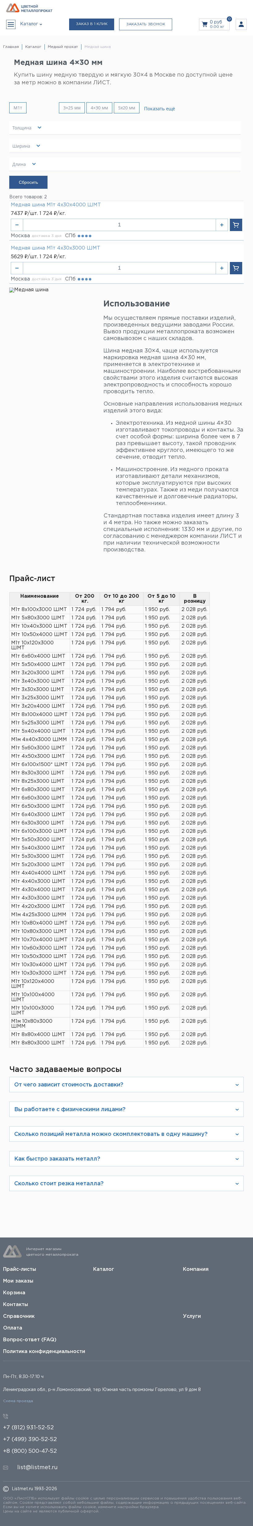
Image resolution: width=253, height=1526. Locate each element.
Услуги (192, 1316)
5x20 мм (126, 108)
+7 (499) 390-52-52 (30, 1439)
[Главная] (29, 8)
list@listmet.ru (37, 1467)
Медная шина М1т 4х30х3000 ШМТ (55, 248)
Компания (196, 1269)
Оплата (12, 1328)
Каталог (103, 1269)
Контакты (15, 1304)
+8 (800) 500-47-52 (30, 1451)
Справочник (19, 1316)
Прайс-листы (19, 1269)
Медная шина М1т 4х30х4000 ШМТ (56, 205)
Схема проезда (18, 1401)
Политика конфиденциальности (44, 1351)
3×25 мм (72, 108)
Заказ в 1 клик (91, 24)
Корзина (14, 1293)
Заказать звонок (145, 24)
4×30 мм (99, 108)
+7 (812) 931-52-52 (28, 1427)
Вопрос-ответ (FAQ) (29, 1340)
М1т (18, 108)
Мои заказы (18, 1281)
